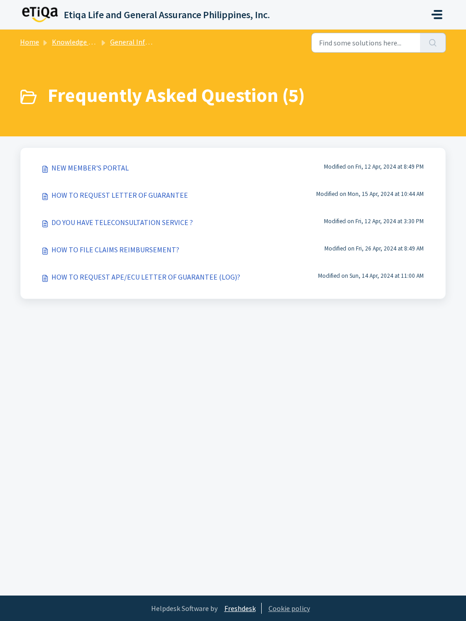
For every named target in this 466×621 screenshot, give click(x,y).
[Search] (433, 43)
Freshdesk (240, 608)
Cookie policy (289, 608)
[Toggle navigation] (437, 14)
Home (29, 41)
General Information (142, 41)
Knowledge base (77, 41)
